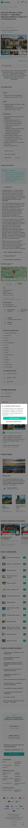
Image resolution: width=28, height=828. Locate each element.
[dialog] (14, 414)
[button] (14, 421)
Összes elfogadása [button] (14, 418)
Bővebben (11, 415)
